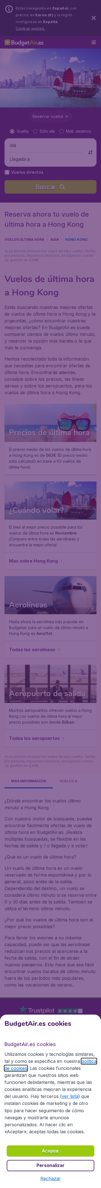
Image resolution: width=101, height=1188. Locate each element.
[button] (50, 1178)
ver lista (70, 1096)
